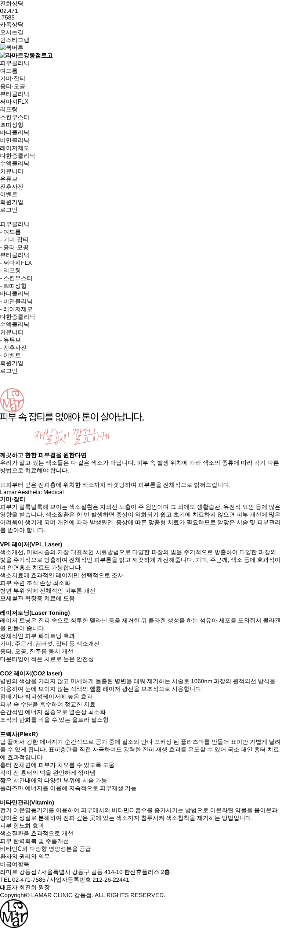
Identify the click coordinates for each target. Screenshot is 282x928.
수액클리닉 (14, 324)
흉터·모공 (12, 86)
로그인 (9, 210)
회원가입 (12, 202)
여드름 (9, 71)
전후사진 (12, 186)
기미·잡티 (12, 78)
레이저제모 (14, 148)
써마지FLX (14, 102)
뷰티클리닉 (14, 255)
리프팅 (9, 109)
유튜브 (9, 179)
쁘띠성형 (12, 125)
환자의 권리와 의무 (25, 856)
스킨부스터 (14, 117)
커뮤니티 (12, 332)
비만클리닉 (14, 140)
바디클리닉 (14, 293)
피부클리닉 (14, 224)
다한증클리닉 (17, 317)
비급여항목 (14, 864)
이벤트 (9, 194)
